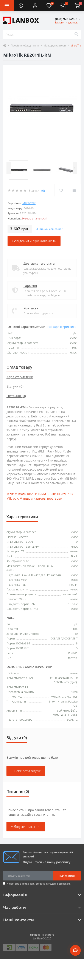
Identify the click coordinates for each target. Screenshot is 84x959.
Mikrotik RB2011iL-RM (30, 494)
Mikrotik (12, 498)
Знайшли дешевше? (49, 229)
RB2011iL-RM (57, 494)
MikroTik (29, 203)
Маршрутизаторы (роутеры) (41, 498)
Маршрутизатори (55, 45)
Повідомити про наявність (34, 241)
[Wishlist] (61, 190)
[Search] (76, 34)
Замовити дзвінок (66, 22)
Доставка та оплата (38, 263)
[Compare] (74, 190)
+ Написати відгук (25, 771)
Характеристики (19, 377)
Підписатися (67, 875)
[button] (35, 5)
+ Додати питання (25, 826)
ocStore (49, 934)
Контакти (31, 308)
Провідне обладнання (25, 45)
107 (70, 494)
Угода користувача (33, 883)
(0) (43, 190)
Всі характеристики (61, 327)
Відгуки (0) (14, 386)
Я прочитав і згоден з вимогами (39, 883)
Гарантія (30, 286)
